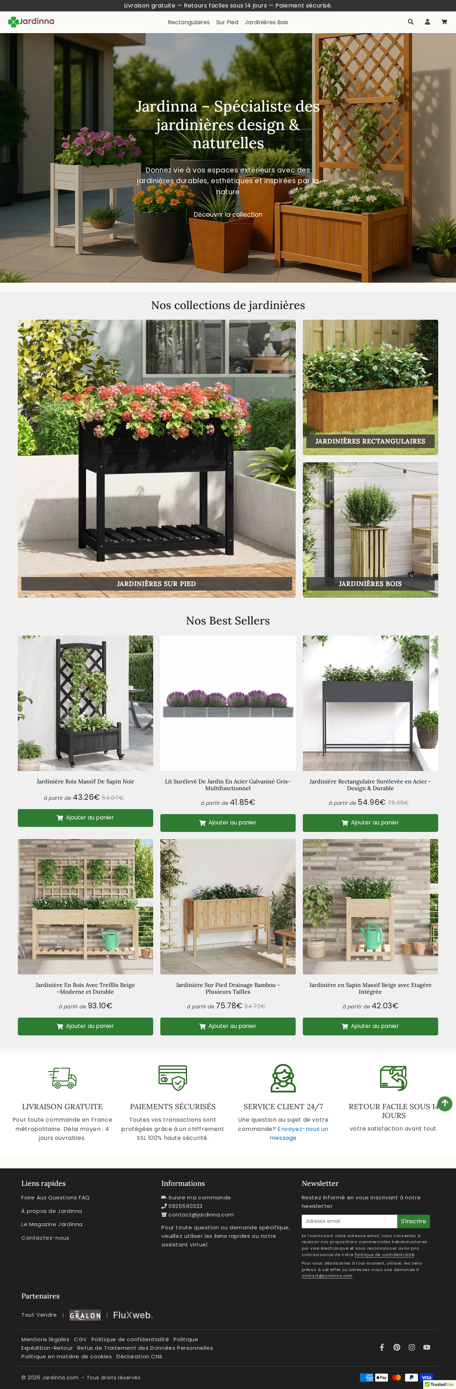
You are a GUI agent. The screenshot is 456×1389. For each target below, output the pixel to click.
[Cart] (444, 22)
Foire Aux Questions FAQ (55, 1197)
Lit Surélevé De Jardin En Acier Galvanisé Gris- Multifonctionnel (228, 785)
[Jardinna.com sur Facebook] (383, 1348)
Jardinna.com (60, 1377)
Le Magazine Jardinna (52, 1224)
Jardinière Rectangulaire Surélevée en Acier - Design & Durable (370, 785)
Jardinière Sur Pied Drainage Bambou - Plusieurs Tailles (228, 988)
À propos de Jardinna (51, 1211)
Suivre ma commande (200, 1197)
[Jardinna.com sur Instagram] (412, 1348)
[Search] (411, 22)
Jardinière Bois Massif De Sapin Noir (85, 781)
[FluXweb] (133, 1315)
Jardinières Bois (266, 22)
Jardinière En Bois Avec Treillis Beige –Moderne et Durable (85, 988)
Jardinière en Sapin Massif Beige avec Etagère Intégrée (370, 988)
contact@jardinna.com (201, 1214)
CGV (80, 1339)
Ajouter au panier (89, 817)
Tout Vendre (39, 1314)
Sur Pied (227, 22)
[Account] (427, 22)
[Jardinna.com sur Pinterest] (398, 1348)
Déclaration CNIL (139, 1356)
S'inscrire (413, 1221)
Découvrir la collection (228, 214)
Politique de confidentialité (384, 1254)
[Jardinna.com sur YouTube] (426, 1348)
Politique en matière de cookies (66, 1356)
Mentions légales (45, 1339)
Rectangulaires (189, 22)
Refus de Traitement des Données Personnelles (145, 1348)
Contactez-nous (45, 1237)
